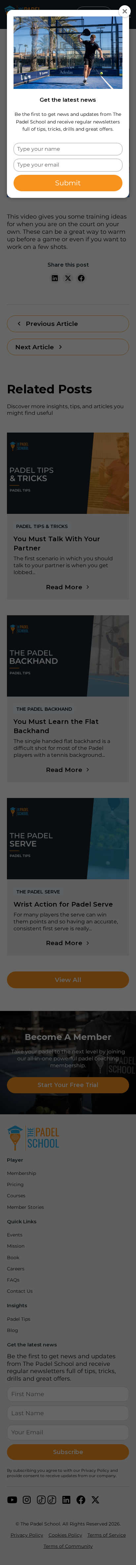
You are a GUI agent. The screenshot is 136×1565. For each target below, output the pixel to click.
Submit (68, 183)
